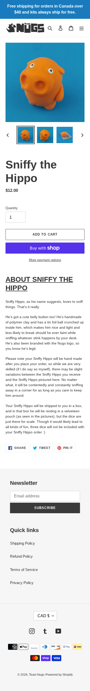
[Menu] (81, 28)
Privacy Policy (22, 583)
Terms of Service (24, 569)
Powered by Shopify (59, 674)
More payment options (45, 260)
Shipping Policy (22, 543)
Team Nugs (36, 674)
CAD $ (44, 616)
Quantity (12, 208)
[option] (25, 135)
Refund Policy (21, 556)
